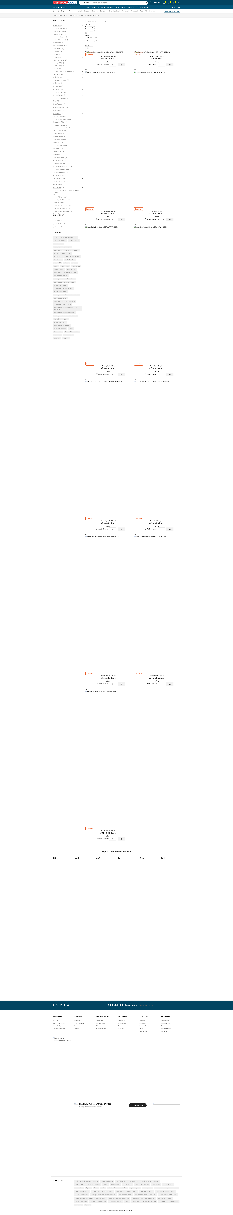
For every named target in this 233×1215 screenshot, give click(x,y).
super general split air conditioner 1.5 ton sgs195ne (66, 308)
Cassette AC (104, 11)
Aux (120, 858)
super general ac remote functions (64, 279)
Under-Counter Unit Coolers (61, 211)
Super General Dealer (60, 285)
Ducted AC (95, 11)
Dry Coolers (56, 142)
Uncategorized (57, 184)
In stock (59, 221)
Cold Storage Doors (59, 107)
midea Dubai (58, 260)
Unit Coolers (57, 187)
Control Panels (57, 133)
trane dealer (57, 332)
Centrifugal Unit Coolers (60, 200)
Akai (76, 858)
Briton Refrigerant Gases (61, 163)
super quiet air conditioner (61, 325)
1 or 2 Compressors (59, 125)
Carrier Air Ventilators (60, 98)
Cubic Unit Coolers (59, 202)
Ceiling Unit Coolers (59, 197)
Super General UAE (59, 322)
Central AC (87, 11)
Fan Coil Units (57, 151)
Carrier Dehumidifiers (60, 139)
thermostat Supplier (60, 328)
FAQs (123, 7)
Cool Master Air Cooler (60, 80)
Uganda (66, 338)
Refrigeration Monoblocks (61, 166)
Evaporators (56, 148)
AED (179, 7)
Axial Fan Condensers (60, 116)
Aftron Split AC (105, 56)
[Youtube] (61, 11)
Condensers (57, 113)
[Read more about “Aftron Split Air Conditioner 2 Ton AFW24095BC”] (121, 839)
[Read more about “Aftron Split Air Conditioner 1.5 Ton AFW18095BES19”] (121, 684)
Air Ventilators (57, 95)
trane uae (57, 338)
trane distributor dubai (71, 332)
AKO (98, 858)
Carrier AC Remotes (59, 37)
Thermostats (57, 178)
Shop (103, 7)
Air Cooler (56, 77)
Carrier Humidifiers (59, 157)
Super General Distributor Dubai (63, 288)
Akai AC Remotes (59, 31)
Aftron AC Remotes (59, 28)
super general (71, 269)
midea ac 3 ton (66, 253)
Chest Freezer (57, 104)
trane (71, 328)
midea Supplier (69, 260)
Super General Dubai (60, 291)
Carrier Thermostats (59, 181)
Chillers (56, 54)
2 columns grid (90, 27)
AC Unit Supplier (74, 240)
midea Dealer (58, 256)
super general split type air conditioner (65, 316)
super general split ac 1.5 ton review (64, 301)
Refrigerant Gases (58, 160)
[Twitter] (66, 11)
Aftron (108, 62)
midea (56, 253)
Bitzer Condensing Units (60, 128)
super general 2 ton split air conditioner (65, 272)
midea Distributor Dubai (72, 256)
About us (110, 7)
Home (87, 7)
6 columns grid (92, 41)
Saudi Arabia (65, 266)
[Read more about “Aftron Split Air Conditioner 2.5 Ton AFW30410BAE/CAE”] (121, 529)
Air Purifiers (56, 89)
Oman (74, 263)
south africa (76, 266)
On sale (58, 227)
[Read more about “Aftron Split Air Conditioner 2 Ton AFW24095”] (121, 219)
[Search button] (146, 3)
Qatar (56, 266)
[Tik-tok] (64, 11)
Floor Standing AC (114, 11)
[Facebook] (56, 11)
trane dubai (57, 335)
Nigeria (67, 263)
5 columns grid (92, 37)
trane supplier (69, 335)
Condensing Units (58, 122)
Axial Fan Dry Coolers (60, 145)
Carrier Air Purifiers (59, 92)
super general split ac (60, 298)
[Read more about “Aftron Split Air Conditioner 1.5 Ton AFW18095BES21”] (170, 64)
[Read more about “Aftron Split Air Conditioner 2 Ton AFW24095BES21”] (170, 219)
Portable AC (134, 11)
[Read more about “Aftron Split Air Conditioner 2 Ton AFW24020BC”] (170, 684)
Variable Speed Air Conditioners (63, 71)
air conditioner (58, 244)
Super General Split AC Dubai (62, 304)
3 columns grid (90, 29)
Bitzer (142, 858)
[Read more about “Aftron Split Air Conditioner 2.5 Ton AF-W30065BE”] (121, 374)
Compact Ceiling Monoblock (62, 169)
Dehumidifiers (57, 137)
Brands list (95, 7)
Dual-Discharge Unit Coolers (62, 205)
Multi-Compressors (59, 130)
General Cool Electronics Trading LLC (122, 1210)
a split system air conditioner (62, 247)
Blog (117, 7)
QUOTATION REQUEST (172, 11)
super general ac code (60, 275)
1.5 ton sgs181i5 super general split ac (65, 237)
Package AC (125, 11)
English (174, 7)
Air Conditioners (58, 46)
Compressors (57, 110)
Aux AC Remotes (59, 34)
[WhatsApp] (53, 11)
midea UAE (57, 263)
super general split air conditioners (64, 312)
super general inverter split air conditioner (66, 295)
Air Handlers (57, 86)
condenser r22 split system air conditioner (66, 250)
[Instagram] (58, 11)
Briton (55, 101)
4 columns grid (90, 31)
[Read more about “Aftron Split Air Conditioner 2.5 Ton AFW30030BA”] (170, 374)
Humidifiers (56, 155)
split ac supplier (58, 269)
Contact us (131, 7)
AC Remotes (57, 25)
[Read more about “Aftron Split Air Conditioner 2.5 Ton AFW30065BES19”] (170, 529)
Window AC (143, 11)
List (86, 33)
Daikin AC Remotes (59, 40)
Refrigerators (57, 175)
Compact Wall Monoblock (61, 172)
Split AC (79, 11)
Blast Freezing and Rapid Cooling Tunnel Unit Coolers (66, 191)
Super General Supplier (61, 319)
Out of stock (60, 224)
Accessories (57, 43)
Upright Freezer (58, 214)
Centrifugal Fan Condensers (62, 119)
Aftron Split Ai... (108, 58)
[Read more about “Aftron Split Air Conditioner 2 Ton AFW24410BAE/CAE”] (121, 64)
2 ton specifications (59, 240)
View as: (88, 24)
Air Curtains (152, 11)
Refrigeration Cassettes (60, 208)
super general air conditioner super (64, 282)
